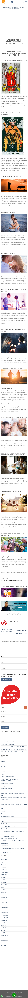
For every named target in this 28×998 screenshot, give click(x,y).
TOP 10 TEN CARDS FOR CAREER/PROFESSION (12, 840)
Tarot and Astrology (5, 818)
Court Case (3, 769)
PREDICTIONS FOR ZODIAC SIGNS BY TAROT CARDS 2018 (14, 807)
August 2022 (4, 859)
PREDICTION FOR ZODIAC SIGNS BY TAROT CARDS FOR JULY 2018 (13, 798)
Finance (2, 774)
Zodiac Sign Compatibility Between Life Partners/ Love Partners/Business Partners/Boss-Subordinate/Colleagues (14, 7)
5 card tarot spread (5, 758)
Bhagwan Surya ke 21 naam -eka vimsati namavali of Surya (14, 749)
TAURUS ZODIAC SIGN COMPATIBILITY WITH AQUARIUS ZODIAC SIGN (21, 632)
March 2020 (4, 897)
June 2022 (3, 864)
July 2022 (3, 862)
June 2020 (3, 889)
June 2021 (3, 877)
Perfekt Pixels (19, 992)
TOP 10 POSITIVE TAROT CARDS (9, 833)
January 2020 (4, 902)
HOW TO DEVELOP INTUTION (8, 776)
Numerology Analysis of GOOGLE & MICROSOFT (12, 746)
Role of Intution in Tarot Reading (8, 816)
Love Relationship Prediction (7, 783)
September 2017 (4, 943)
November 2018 (4, 915)
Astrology (3, 766)
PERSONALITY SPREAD (6, 788)
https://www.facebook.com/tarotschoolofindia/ (11, 580)
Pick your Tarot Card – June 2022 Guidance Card (12, 751)
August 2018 (4, 920)
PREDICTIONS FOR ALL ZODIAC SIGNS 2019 (11, 801)
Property (3, 813)
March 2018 (4, 932)
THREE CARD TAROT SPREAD (8, 826)
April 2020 (3, 894)
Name (2, 656)
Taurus (5, 6)
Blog (11, 994)
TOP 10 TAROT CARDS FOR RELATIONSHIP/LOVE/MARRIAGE (9, 837)
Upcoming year (4, 845)
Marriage (3, 785)
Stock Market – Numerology (7, 744)
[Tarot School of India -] (5, 2)
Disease (2, 771)
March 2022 (4, 869)
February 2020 (4, 900)
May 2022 (3, 867)
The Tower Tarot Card (6, 823)
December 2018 (4, 912)
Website (3, 668)
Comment (3, 645)
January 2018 (4, 938)
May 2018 (3, 927)
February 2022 (4, 872)
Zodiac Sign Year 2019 (6, 852)
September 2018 (4, 917)
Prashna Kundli (4, 791)
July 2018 (3, 922)
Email (2, 662)
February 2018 (4, 935)
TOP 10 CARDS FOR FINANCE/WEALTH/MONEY (12, 831)
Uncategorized (4, 843)
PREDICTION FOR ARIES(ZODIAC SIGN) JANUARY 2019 (13, 794)
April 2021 (3, 882)
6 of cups (3, 761)
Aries (2, 764)
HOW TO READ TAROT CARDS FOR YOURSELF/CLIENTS (9, 779)
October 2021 (4, 874)
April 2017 (3, 945)
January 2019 (4, 910)
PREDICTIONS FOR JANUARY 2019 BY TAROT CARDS (14, 804)
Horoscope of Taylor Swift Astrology (9, 741)
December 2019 (4, 905)
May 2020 (3, 892)
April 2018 (3, 930)
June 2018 (3, 925)
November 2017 (4, 940)
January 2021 (4, 887)
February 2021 (4, 884)
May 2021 (3, 879)
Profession (3, 811)
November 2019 (4, 907)
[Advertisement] (14, 24)
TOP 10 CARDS (4, 828)
